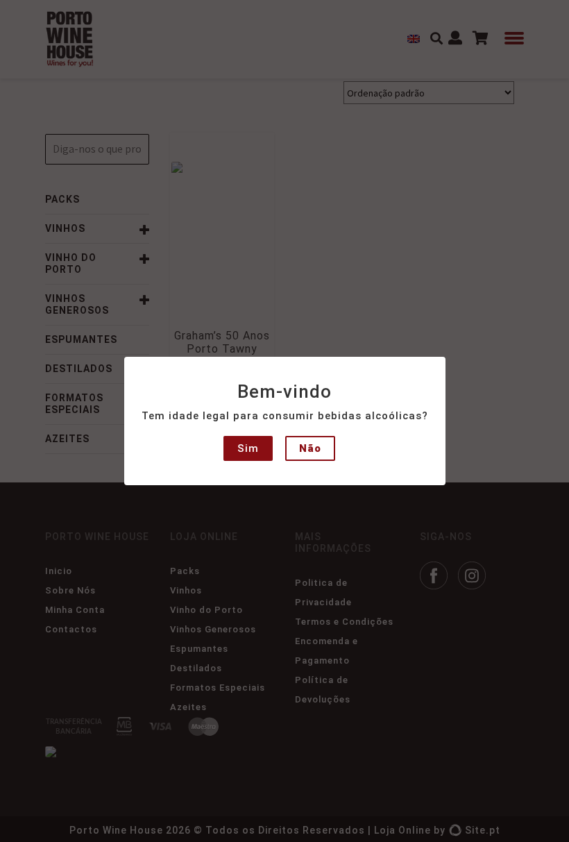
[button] (22, 21)
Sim (248, 448)
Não (310, 448)
